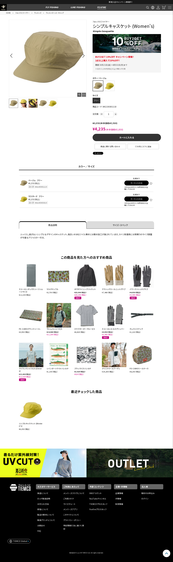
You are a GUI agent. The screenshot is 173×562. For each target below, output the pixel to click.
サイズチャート (69, 504)
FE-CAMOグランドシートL (29, 329)
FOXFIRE (101, 7)
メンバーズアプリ (70, 509)
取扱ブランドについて (46, 520)
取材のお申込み (148, 493)
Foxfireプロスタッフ (98, 509)
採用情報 (119, 504)
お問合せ (41, 525)
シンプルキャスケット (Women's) (30, 424)
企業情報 (119, 493)
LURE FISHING (78, 7)
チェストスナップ (136, 329)
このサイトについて (71, 514)
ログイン (145, 498)
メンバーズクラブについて (74, 493)
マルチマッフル (52, 289)
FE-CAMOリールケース (139, 368)
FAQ (39, 531)
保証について (43, 493)
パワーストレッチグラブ (139, 289)
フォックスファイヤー (22, 13)
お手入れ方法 (43, 504)
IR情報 (118, 498)
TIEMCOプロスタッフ (98, 504)
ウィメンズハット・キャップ (55, 13)
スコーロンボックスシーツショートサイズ (31, 290)
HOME (8, 13)
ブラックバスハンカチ (82, 368)
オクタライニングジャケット (85, 289)
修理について (43, 509)
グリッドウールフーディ (111, 368)
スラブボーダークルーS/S (84, 329)
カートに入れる (126, 137)
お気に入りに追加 (144, 146)
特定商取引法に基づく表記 (73, 527)
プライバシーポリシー (72, 520)
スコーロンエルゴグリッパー (113, 329)
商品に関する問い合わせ (110, 146)
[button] (12, 56)
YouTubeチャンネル (97, 498)
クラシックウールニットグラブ (113, 289)
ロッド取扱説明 (43, 498)
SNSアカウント (95, 493)
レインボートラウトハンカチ (57, 368)
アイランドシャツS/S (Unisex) (30, 369)
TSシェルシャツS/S (54, 329)
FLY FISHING (52, 7)
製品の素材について (45, 514)
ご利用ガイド (68, 498)
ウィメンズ (37, 13)
